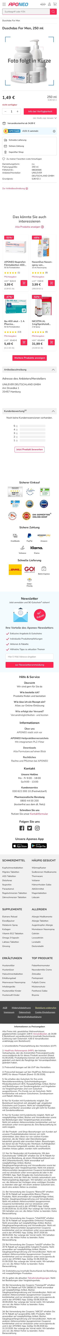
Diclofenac (7, 880)
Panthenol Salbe (39, 990)
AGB (5, 1007)
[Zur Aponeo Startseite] (18, 4)
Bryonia (35, 995)
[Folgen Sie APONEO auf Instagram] (37, 828)
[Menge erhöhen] (17, 111)
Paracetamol (8, 888)
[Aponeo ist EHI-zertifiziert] (30, 491)
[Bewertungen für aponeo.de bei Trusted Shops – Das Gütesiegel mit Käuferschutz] (15, 492)
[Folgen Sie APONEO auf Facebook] (22, 828)
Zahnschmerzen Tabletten (14, 897)
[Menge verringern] (5, 111)
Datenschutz (25, 1012)
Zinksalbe (36, 974)
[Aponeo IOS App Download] (20, 845)
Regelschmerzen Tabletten (14, 893)
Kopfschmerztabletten (12, 867)
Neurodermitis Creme (42, 969)
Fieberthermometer (41, 965)
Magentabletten (39, 893)
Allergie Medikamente (42, 916)
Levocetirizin (37, 937)
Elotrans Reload (9, 916)
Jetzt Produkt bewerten (29, 449)
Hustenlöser (8, 969)
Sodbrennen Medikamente (44, 872)
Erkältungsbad (9, 978)
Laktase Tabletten (10, 942)
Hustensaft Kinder (11, 995)
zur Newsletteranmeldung (29, 664)
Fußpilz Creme (38, 982)
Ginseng (6, 946)
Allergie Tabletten (40, 920)
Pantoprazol (37, 978)
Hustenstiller (8, 965)
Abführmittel (38, 888)
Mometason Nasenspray (43, 929)
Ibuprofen (6, 884)
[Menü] (4, 4)
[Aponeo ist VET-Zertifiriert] (15, 504)
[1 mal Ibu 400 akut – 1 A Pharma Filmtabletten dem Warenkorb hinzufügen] (24, 342)
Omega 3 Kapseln (10, 937)
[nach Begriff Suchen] (53, 12)
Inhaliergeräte (8, 986)
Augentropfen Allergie (42, 925)
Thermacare (37, 876)
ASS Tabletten (9, 876)
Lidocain (35, 897)
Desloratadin (38, 946)
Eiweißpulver (8, 920)
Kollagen (6, 929)
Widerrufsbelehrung (21, 1007)
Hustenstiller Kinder (11, 990)
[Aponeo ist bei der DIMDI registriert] (45, 492)
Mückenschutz (38, 986)
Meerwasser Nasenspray (13, 982)
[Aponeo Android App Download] (39, 845)
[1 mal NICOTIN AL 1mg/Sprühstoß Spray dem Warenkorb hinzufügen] (51, 342)
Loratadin (36, 942)
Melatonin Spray (10, 925)
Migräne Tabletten (10, 872)
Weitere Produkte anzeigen (29, 358)
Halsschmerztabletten (12, 974)
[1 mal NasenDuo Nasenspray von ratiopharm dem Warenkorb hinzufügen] (51, 283)
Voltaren (36, 880)
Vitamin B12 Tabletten (12, 933)
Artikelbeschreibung (15, 369)
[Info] (54, 131)
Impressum (9, 1012)
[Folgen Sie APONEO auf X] (29, 828)
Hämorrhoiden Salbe (41, 884)
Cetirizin (35, 933)
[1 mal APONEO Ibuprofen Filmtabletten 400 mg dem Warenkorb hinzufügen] (24, 283)
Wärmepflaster (39, 867)
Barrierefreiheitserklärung (29, 1016)
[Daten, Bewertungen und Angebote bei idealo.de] (44, 504)
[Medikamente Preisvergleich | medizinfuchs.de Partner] (12, 516)
